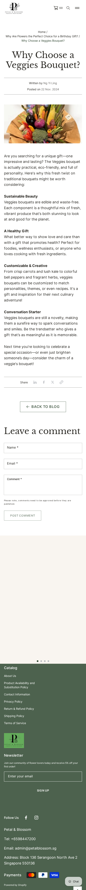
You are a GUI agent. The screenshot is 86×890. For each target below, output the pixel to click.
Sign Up (43, 790)
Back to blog (45, 407)
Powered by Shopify (15, 884)
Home (42, 31)
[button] (77, 8)
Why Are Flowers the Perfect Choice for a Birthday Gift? (42, 36)
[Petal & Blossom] (14, 8)
